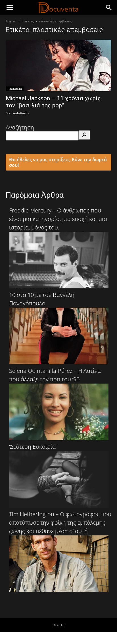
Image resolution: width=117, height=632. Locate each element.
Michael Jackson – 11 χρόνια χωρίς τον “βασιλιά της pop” (53, 102)
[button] (109, 7)
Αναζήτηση (20, 127)
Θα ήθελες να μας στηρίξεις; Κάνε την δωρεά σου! (58, 162)
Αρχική (11, 21)
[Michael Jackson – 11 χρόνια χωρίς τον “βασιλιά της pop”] (58, 65)
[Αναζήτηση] (84, 135)
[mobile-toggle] (10, 7)
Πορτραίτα (14, 89)
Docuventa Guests (17, 113)
